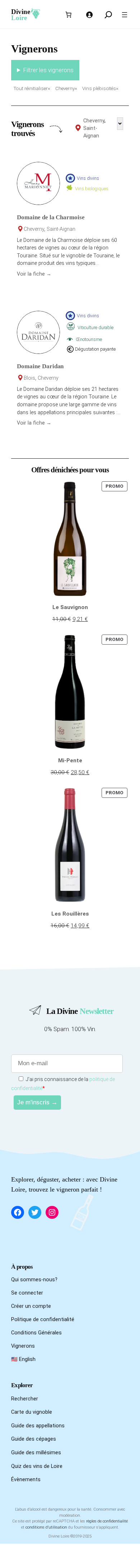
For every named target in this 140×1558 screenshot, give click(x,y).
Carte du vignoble (31, 1412)
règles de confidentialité (107, 1521)
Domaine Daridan (40, 366)
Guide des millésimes (36, 1453)
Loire (19, 18)
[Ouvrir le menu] (124, 14)
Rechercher (24, 1399)
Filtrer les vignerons (48, 70)
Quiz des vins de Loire (36, 1466)
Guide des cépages (33, 1439)
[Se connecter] (89, 14)
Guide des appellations (38, 1426)
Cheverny (93, 121)
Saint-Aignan (61, 229)
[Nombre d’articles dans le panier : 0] (68, 14)
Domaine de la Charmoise (51, 217)
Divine (20, 11)
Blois (29, 378)
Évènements (26, 1480)
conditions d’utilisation (46, 1527)
